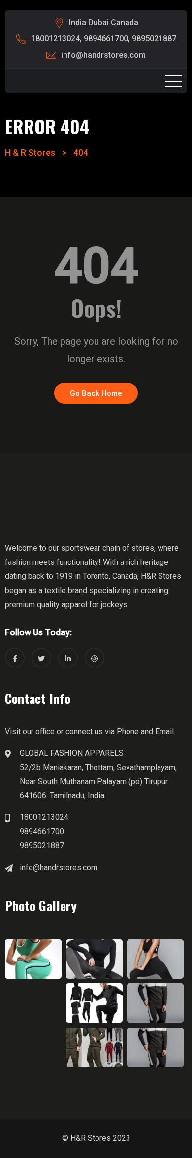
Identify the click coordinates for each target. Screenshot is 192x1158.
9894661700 (106, 38)
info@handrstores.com (103, 55)
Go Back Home (96, 393)
